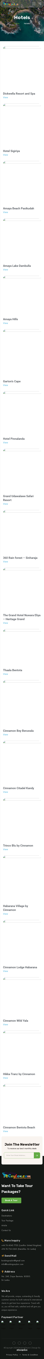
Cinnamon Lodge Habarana (20, 967)
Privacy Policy (12, 1354)
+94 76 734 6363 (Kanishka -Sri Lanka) (18, 1249)
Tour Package (7, 1220)
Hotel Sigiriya (11, 151)
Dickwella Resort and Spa (19, 93)
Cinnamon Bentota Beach (19, 1127)
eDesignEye (22, 1350)
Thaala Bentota (12, 670)
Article (4, 1225)
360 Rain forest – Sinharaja (20, 558)
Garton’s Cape (12, 381)
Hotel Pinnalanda (14, 438)
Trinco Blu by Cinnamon (18, 845)
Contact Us (6, 1230)
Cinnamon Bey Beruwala (18, 730)
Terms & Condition (30, 1354)
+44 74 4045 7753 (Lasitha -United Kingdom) (21, 1245)
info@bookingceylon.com (12, 1264)
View (5, 97)
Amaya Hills (10, 319)
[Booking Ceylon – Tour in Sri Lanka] (11, 3)
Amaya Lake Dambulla (17, 266)
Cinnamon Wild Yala (15, 1020)
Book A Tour (11, 1200)
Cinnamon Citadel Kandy (18, 788)
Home (17, 23)
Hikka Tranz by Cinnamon (19, 1074)
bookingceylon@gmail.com (13, 1260)
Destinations (6, 1215)
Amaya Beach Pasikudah (18, 208)
